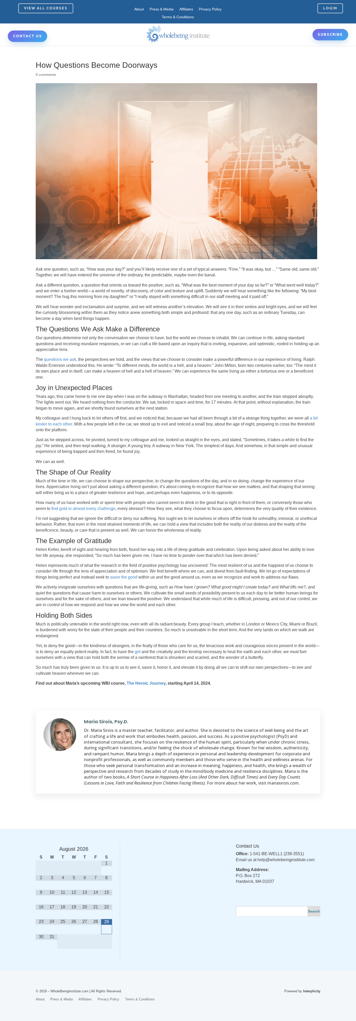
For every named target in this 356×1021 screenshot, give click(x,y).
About (139, 9)
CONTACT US (27, 36)
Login (330, 8)
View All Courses (45, 8)
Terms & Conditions (178, 17)
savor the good (124, 577)
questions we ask (60, 359)
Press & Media (162, 9)
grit (137, 651)
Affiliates (186, 9)
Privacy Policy (210, 9)
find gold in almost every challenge (83, 508)
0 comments (46, 74)
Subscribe (330, 34)
